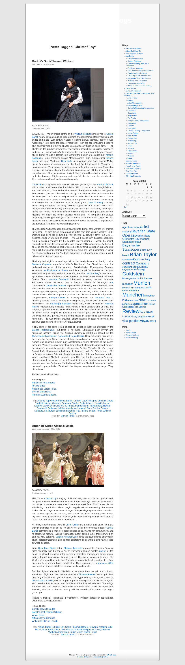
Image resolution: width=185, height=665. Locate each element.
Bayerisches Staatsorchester (136, 240)
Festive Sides (38, 386)
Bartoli (69, 400)
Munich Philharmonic (133, 287)
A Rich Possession (133, 49)
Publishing (132, 141)
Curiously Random (133, 91)
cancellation (127, 260)
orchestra (152, 300)
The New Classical (133, 168)
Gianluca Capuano (41, 264)
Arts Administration (135, 59)
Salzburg (38, 411)
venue (150, 316)
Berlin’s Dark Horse (41, 391)
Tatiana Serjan (88, 411)
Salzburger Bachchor (60, 303)
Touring (131, 148)
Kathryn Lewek (57, 297)
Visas (130, 158)
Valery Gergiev (138, 316)
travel (149, 311)
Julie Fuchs (72, 525)
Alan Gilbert (134, 227)
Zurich (73, 632)
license (148, 278)
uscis (126, 316)
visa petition (130, 321)
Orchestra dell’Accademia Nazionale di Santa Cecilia (58, 336)
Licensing (131, 128)
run (111, 282)
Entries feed (131, 333)
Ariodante (60, 400)
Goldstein (133, 274)
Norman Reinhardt (58, 279)
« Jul (124, 207)
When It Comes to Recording (140, 86)
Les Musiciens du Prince (55, 270)
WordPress (111, 655)
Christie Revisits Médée (43, 609)
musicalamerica (130, 290)
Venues (131, 156)
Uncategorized (132, 173)
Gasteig (140, 269)
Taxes (130, 146)
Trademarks (132, 151)
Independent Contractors (138, 121)
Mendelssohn (82, 406)
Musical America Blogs (92, 20)
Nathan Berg (93, 273)
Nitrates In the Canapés (43, 382)
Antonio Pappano (46, 400)
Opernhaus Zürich (47, 548)
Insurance (132, 123)
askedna (126, 231)
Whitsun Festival (82, 134)
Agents (130, 100)
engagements (129, 269)
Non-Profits (132, 136)
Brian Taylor (143, 254)
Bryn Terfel (66, 161)
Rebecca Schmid (137, 307)
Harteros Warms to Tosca (44, 395)
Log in (128, 330)
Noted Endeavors (133, 163)
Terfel (99, 411)
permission (128, 304)
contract (128, 263)
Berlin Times (131, 88)
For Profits (132, 118)
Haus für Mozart (105, 184)
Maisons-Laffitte (105, 563)
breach (125, 255)
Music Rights (133, 133)
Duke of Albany (95, 202)
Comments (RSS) (100, 657)
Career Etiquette (134, 61)
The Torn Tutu (131, 171)
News (142, 300)
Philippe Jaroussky (73, 548)
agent (125, 227)
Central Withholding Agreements (141, 108)
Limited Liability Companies (139, 131)
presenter (141, 303)
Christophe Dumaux (56, 285)
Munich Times (67, 416)
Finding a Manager (135, 68)
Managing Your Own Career (139, 78)
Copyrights (132, 113)
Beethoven (146, 249)
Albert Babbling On (133, 51)
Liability (131, 126)
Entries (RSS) (83, 657)
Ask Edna (130, 56)
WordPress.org (132, 338)
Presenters (132, 138)
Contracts (131, 110)
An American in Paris (134, 54)
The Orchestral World (136, 83)
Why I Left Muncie (133, 176)
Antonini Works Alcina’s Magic (53, 425)
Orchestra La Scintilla (42, 580)
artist (144, 226)
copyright (127, 267)
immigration (129, 278)
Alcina (41, 627)
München (133, 295)
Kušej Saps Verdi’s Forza (44, 389)
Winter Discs (38, 615)
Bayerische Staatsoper (131, 247)
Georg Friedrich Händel (76, 627)
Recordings (132, 143)
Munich (141, 283)
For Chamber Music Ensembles (140, 71)
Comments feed (132, 335)
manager (127, 283)
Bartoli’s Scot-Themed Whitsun (53, 61)
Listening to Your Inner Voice (140, 76)
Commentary (141, 259)
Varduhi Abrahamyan (66, 537)
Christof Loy (38, 184)
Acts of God (132, 98)
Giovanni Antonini (87, 574)
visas (144, 320)
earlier (102, 551)
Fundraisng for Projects (137, 73)
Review (104, 408)
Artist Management (135, 103)
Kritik (140, 278)
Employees (132, 115)
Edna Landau (140, 266)
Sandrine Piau (102, 297)
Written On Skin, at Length (44, 621)
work (153, 321)
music (148, 287)
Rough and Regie (133, 166)
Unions (130, 153)
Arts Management (134, 105)
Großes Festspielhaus (43, 330)
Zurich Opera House (87, 632)
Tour (142, 312)
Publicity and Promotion (137, 81)
